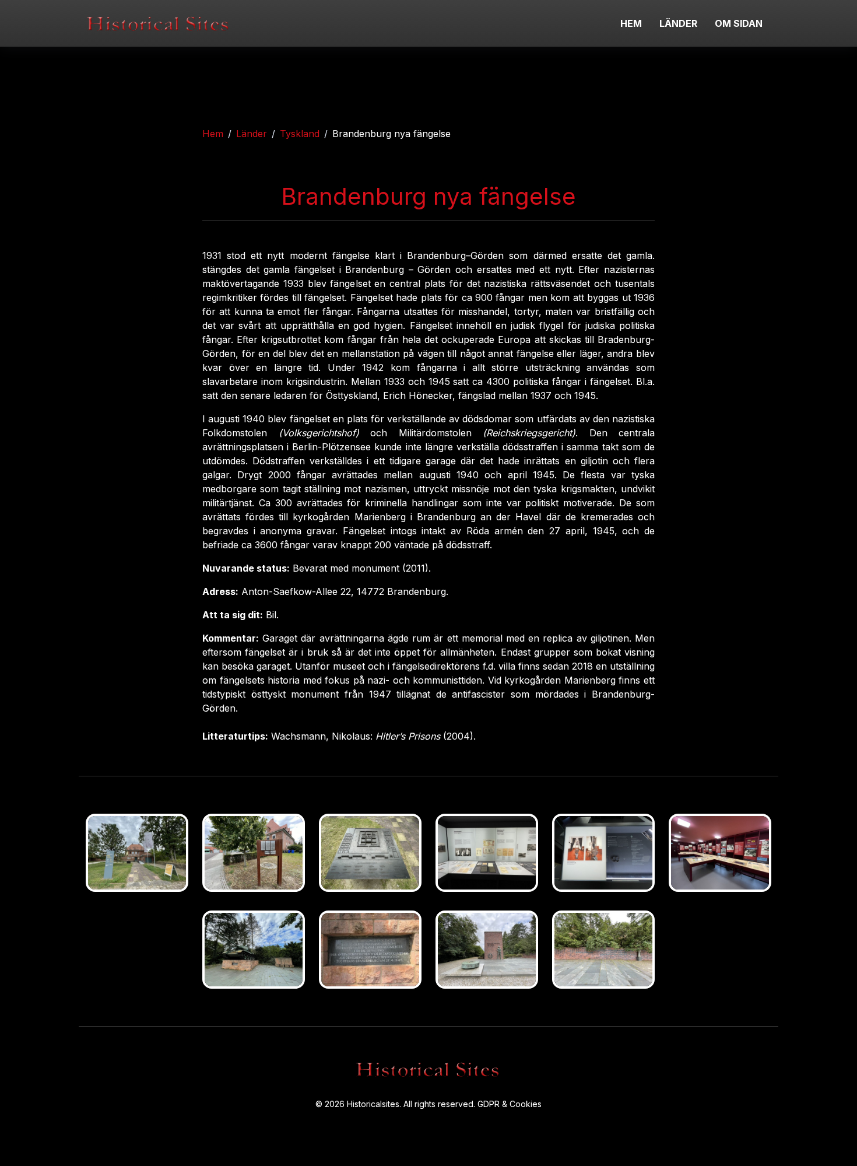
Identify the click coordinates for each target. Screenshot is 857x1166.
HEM (631, 23)
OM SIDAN (739, 23)
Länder (251, 133)
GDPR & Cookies (509, 1104)
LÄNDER (678, 23)
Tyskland (299, 133)
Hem (212, 133)
